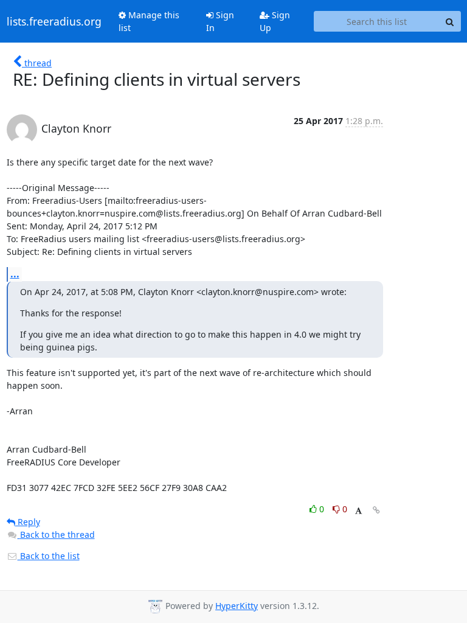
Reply (27, 521)
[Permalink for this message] (376, 510)
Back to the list (49, 556)
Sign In (220, 21)
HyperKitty (236, 605)
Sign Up (275, 21)
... (14, 273)
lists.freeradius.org (54, 21)
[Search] (450, 21)
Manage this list (149, 21)
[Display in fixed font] (358, 511)
